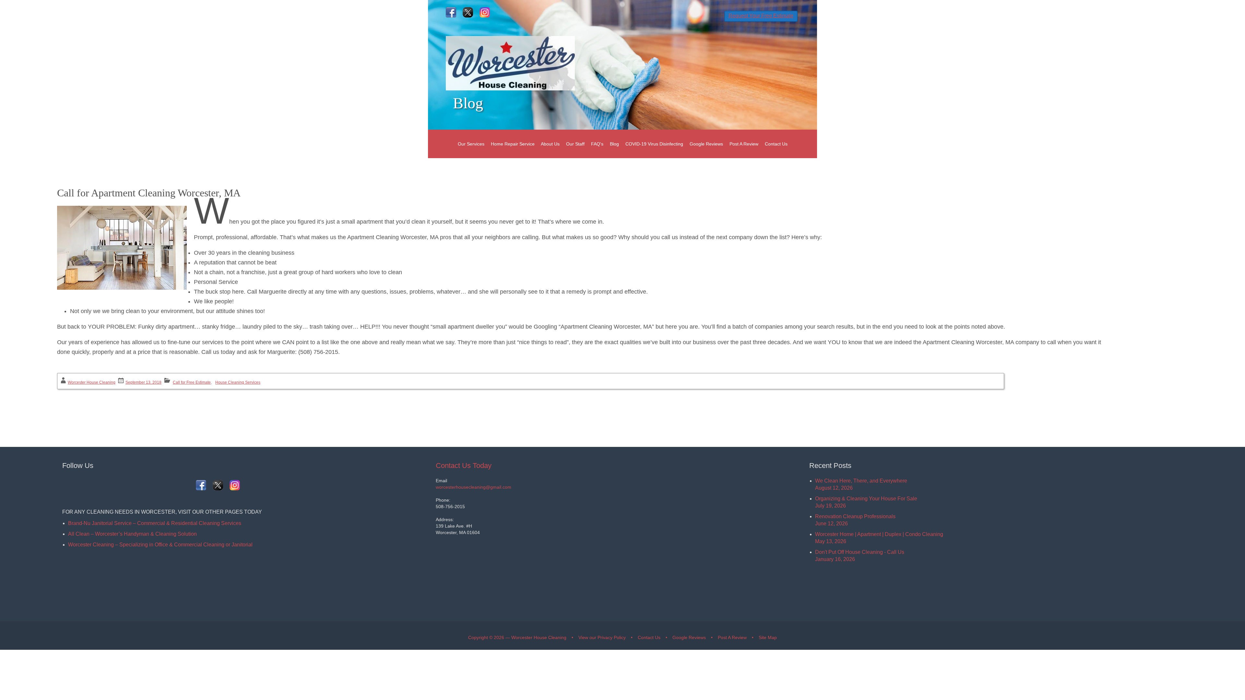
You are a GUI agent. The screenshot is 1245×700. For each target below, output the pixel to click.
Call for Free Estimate (192, 382)
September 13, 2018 (143, 382)
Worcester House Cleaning (91, 382)
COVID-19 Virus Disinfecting (654, 143)
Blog (614, 143)
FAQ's (597, 143)
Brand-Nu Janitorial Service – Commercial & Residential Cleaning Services (154, 523)
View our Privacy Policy (602, 637)
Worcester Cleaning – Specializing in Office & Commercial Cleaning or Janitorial (160, 544)
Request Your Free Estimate (761, 15)
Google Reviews (706, 143)
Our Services (471, 143)
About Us (550, 143)
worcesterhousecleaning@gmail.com (473, 487)
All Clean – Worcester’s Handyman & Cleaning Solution (132, 534)
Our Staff (575, 143)
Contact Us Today (464, 465)
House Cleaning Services (237, 382)
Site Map (768, 637)
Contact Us (776, 143)
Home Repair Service (513, 143)
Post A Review (743, 143)
